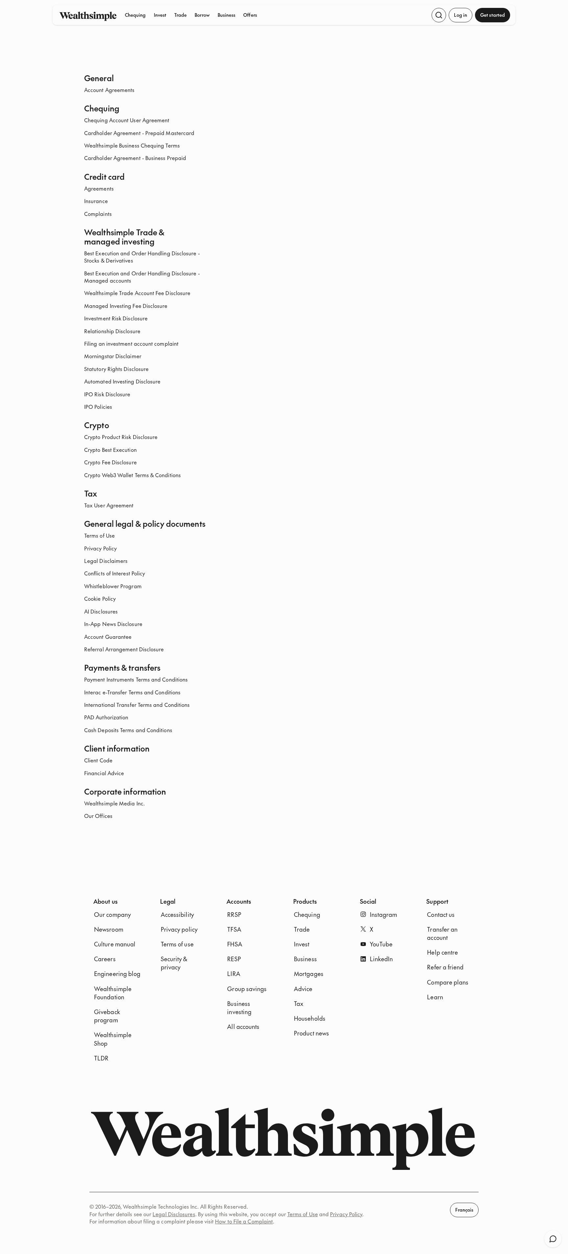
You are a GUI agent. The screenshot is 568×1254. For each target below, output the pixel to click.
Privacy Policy (100, 548)
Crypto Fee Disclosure (110, 462)
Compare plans (447, 982)
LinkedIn (381, 959)
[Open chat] (552, 1238)
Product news (311, 1033)
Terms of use (177, 944)
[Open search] (439, 15)
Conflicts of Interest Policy (114, 573)
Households (309, 1018)
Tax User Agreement (108, 505)
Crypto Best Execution (110, 449)
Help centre (442, 952)
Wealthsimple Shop (112, 1039)
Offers (250, 15)
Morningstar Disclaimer (112, 356)
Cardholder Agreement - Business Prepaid (135, 157)
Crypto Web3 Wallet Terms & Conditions (132, 474)
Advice (303, 989)
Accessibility (177, 914)
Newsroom (108, 929)
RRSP (234, 914)
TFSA (234, 929)
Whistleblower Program (113, 586)
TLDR (101, 1058)
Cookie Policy (100, 598)
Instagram (383, 914)
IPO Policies (98, 406)
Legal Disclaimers (106, 560)
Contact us (441, 914)
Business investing (239, 1007)
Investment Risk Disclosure (116, 318)
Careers (105, 959)
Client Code (98, 760)
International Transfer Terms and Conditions (137, 704)
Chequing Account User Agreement (126, 120)
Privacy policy (179, 929)
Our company (112, 914)
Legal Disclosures (174, 1214)
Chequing (135, 15)
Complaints (98, 213)
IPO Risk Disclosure (107, 394)
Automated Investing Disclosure (122, 381)
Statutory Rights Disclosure (116, 368)
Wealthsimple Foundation (112, 993)
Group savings (247, 989)
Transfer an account (442, 933)
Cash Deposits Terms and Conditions (128, 729)
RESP (234, 959)
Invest (160, 15)
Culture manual (114, 944)
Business (227, 15)
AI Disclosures (101, 611)
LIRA (233, 973)
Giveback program (107, 1016)
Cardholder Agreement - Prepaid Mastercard (139, 132)
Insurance (96, 200)
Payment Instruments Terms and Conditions (136, 679)
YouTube (381, 944)
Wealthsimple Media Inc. (114, 803)
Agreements (99, 188)
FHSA (234, 944)
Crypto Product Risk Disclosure (120, 436)
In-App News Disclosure (113, 623)
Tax (298, 1003)
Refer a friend (445, 967)
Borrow (202, 15)
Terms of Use (99, 535)
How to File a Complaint (244, 1221)
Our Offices (98, 815)
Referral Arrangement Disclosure (124, 649)
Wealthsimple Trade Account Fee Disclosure (137, 292)
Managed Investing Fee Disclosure (126, 305)
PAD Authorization (106, 717)
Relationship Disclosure (112, 331)
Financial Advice (104, 773)
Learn (435, 997)
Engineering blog (117, 973)
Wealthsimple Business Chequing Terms (132, 145)
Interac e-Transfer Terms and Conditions (132, 692)
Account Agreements (109, 89)
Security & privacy (174, 963)
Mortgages (308, 973)
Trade (180, 15)
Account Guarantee (107, 636)
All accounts (243, 1026)
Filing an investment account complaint (131, 343)
